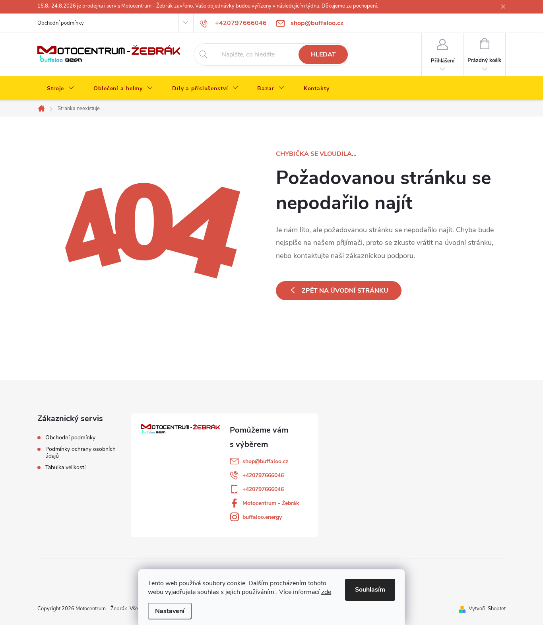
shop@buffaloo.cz (265, 461)
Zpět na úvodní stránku (345, 290)
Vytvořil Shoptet (487, 608)
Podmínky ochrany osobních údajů (80, 452)
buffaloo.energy (262, 517)
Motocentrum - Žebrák (270, 503)
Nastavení (169, 611)
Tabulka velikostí (65, 467)
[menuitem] (60, 88)
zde (326, 592)
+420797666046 (263, 475)
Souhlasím (370, 589)
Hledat (323, 54)
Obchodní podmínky (60, 23)
